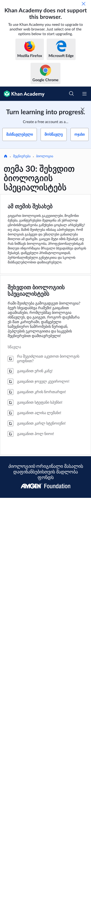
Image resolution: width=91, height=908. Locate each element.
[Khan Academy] (22, 94)
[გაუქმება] (83, 3)
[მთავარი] (5, 156)
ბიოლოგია (44, 156)
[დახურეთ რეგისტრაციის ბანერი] (82, 109)
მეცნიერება (22, 156)
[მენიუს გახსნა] (84, 94)
